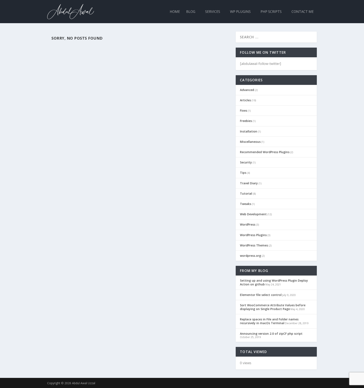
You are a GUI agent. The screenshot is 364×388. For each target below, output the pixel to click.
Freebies (246, 121)
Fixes (243, 110)
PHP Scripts (271, 12)
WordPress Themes (254, 245)
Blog (190, 12)
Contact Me (303, 12)
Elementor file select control (261, 295)
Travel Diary (249, 183)
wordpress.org (250, 256)
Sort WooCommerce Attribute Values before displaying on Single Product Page (272, 307)
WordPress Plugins (253, 235)
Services (212, 12)
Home (175, 12)
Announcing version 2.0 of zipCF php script (271, 334)
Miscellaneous (250, 142)
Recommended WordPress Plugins (264, 152)
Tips (243, 173)
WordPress (247, 224)
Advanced (247, 90)
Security (246, 162)
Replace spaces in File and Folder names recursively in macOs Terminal (269, 321)
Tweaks (245, 204)
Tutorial (246, 193)
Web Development (253, 214)
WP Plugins (240, 12)
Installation (248, 131)
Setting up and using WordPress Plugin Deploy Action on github (274, 282)
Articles (245, 100)
